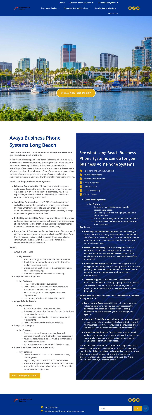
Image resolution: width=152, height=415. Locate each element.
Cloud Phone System (107, 2)
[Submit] (137, 408)
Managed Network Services (76, 8)
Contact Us (113, 13)
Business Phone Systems (80, 2)
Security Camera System (105, 8)
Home (62, 2)
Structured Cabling (49, 8)
